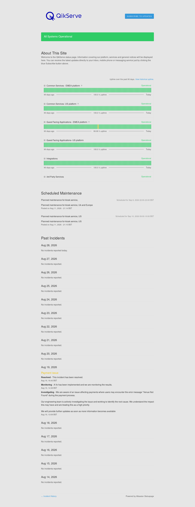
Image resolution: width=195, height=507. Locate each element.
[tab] (44, 90)
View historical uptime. (144, 79)
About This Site (54, 53)
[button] (139, 16)
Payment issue (49, 373)
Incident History (49, 496)
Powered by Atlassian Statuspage (140, 496)
